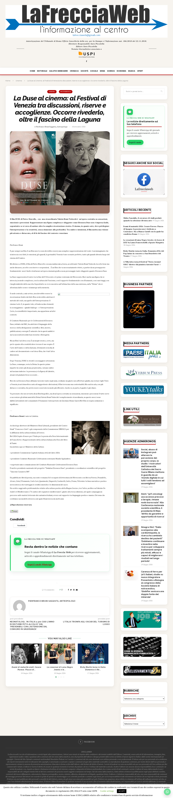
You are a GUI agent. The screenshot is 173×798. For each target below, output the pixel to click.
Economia (121, 71)
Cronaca (74, 71)
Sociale (94, 71)
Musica (131, 71)
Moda (102, 71)
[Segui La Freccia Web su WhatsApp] (167, 791)
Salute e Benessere (58, 71)
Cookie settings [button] (107, 791)
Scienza (111, 71)
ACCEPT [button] (121, 791)
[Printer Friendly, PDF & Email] (14, 511)
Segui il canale (135, 142)
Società (84, 71)
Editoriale (42, 71)
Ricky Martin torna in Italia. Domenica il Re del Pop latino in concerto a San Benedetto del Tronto (143, 253)
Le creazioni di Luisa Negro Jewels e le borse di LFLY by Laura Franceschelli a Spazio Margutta (143, 241)
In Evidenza (65, 91)
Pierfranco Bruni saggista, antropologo (52, 126)
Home (32, 71)
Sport (140, 71)
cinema (19, 81)
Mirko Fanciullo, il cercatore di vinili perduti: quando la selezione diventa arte (142, 219)
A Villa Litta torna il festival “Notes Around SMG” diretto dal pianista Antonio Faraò (142, 263)
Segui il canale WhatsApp (39, 564)
